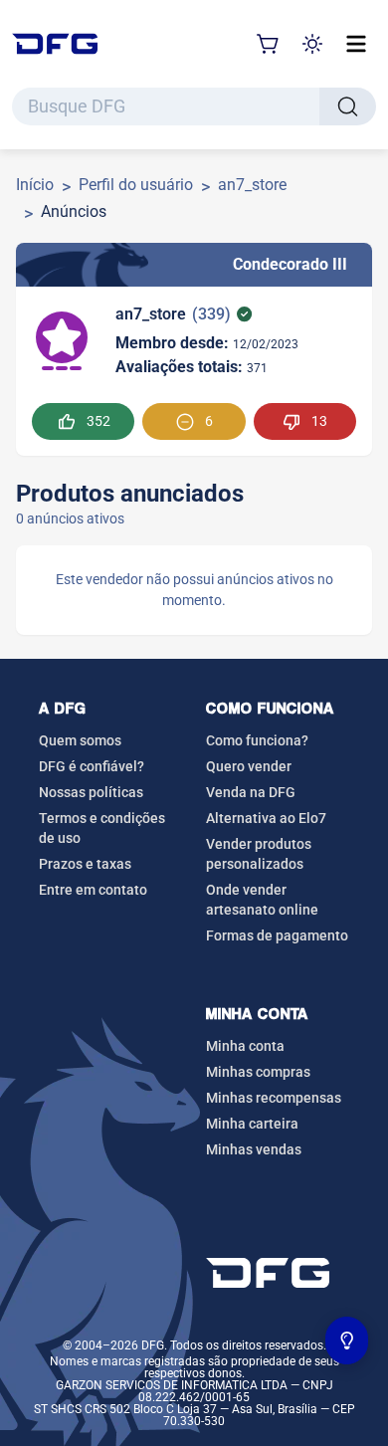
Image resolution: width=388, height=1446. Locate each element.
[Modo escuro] (312, 44)
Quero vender (248, 766)
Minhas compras (258, 1072)
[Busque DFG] (347, 106)
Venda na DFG (250, 792)
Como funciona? (257, 740)
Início (35, 184)
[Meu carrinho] (269, 44)
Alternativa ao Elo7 (266, 818)
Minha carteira (252, 1124)
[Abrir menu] (356, 44)
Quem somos (80, 740)
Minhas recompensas (273, 1098)
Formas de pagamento (277, 935)
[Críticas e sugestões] (347, 1340)
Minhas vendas (253, 1149)
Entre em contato (93, 890)
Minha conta (245, 1046)
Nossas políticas (91, 792)
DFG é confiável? (91, 766)
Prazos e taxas (85, 864)
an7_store (252, 184)
